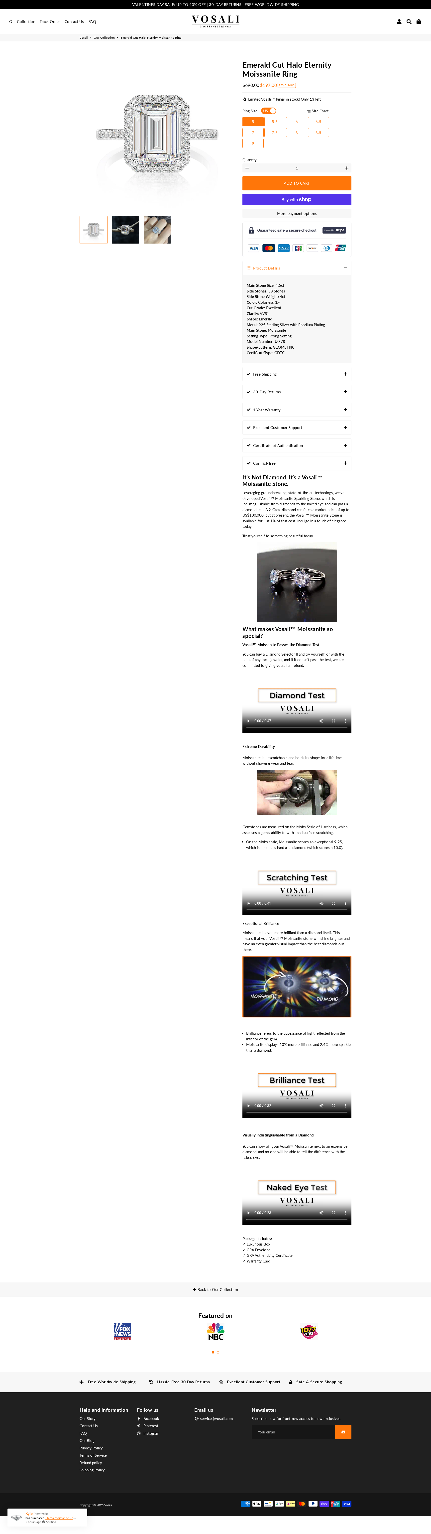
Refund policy (91, 1462)
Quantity (249, 159)
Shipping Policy (92, 1470)
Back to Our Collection (217, 1289)
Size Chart (320, 111)
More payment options (297, 213)
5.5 (275, 121)
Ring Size (249, 111)
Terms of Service (93, 1455)
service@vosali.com (216, 1418)
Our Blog (87, 1440)
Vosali (84, 37)
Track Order (50, 21)
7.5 (275, 132)
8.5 (319, 132)
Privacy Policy (91, 1448)
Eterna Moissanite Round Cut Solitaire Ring (73, 1518)
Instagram (150, 1433)
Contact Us (74, 21)
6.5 (319, 121)
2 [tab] (218, 1352)
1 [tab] (213, 1352)
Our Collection (22, 21)
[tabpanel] (122, 1333)
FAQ (92, 21)
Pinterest (150, 1425)
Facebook (150, 1418)
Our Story (88, 1418)
